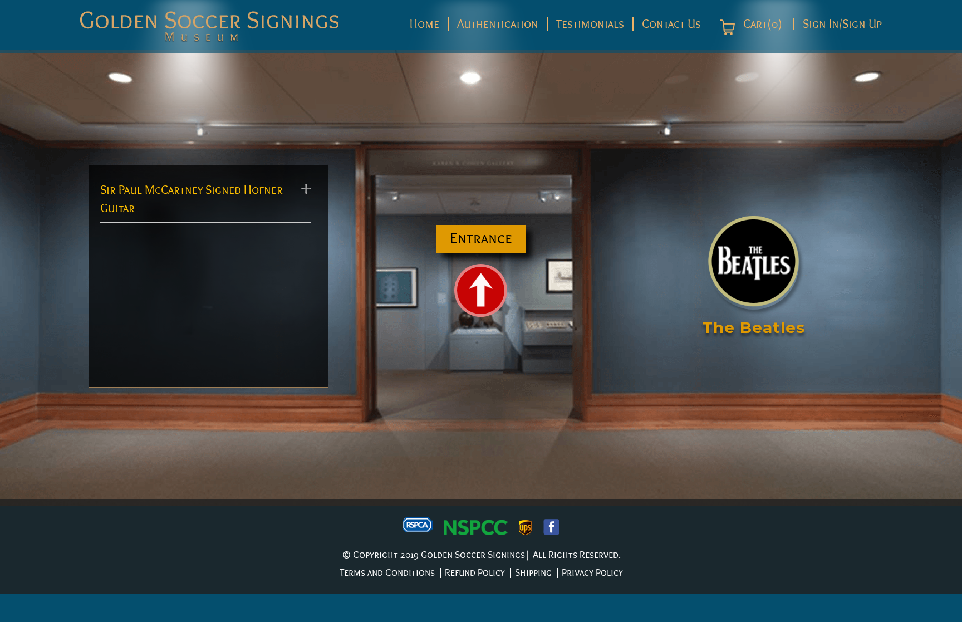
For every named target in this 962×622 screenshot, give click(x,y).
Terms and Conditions (387, 573)
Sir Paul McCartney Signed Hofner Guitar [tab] (191, 199)
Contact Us (671, 24)
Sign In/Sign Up (842, 24)
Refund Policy (475, 573)
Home (424, 24)
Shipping (533, 573)
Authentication (497, 24)
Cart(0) (761, 24)
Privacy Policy (592, 573)
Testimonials (590, 24)
